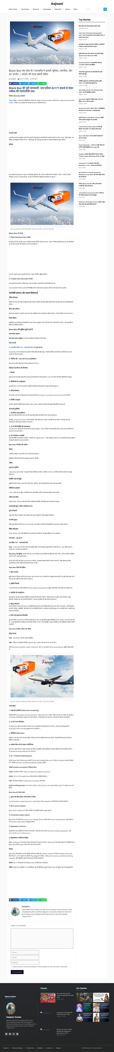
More (75, 9)
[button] (14, 83)
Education (58, 9)
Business (36, 9)
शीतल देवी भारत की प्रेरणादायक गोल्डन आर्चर (89, 26)
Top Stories (25, 9)
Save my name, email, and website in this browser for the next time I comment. (40, 967)
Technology (47, 9)
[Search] (105, 9)
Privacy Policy (30, 1048)
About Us (6, 1048)
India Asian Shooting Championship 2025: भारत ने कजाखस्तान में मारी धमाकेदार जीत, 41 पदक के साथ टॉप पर (92, 35)
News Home (13, 9)
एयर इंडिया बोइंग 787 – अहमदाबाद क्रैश (22, 347)
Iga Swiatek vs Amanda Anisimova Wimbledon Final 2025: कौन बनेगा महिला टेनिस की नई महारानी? (92, 175)
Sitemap (58, 1048)
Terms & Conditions (17, 1048)
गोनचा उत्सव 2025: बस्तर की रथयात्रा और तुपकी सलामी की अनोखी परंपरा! (65, 995)
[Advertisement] (42, 118)
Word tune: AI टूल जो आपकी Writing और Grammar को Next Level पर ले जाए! (64, 1031)
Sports (67, 9)
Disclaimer (40, 1048)
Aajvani (57, 3)
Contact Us (49, 1048)
